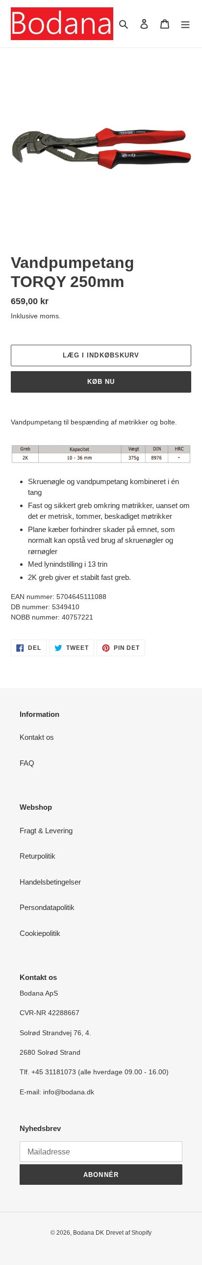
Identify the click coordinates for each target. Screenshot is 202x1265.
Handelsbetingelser (50, 882)
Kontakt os (37, 737)
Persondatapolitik (47, 907)
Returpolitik (37, 856)
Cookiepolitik (40, 933)
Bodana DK (88, 1232)
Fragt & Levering (46, 830)
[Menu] (185, 23)
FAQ (27, 763)
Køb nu (101, 381)
